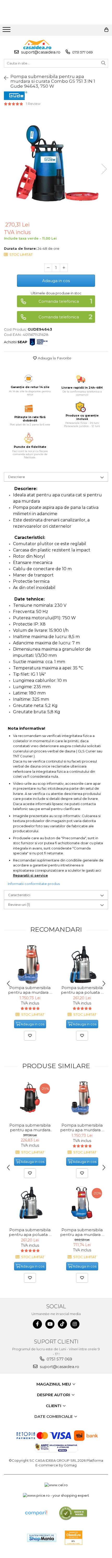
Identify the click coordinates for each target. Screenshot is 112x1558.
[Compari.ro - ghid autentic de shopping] (35, 1513)
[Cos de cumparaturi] (106, 30)
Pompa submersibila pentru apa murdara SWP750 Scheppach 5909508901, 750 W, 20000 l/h (30, 1127)
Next (104, 169)
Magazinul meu (54, 1384)
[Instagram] (74, 1324)
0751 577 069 (82, 52)
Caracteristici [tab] (19, 895)
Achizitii (15, 342)
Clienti (54, 1405)
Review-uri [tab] (19, 904)
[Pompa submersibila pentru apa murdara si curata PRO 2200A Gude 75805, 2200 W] (30, 964)
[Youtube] (49, 1324)
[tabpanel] (56, 163)
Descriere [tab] (16, 477)
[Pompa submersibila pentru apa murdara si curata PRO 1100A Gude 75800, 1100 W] (82, 1203)
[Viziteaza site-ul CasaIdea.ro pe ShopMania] (41, 1538)
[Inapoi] (4, 78)
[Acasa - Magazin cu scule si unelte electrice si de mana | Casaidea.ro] (37, 44)
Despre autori (54, 1394)
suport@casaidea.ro (40, 52)
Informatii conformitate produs (34, 884)
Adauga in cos (56, 280)
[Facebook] (37, 1324)
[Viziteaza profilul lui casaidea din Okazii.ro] (74, 1538)
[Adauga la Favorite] (30, 1035)
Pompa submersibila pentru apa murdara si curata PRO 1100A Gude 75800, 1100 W (82, 1232)
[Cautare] (103, 63)
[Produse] (7, 31)
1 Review (33, 104)
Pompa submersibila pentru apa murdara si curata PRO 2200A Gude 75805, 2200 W (30, 990)
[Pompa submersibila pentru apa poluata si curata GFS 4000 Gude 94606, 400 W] (82, 964)
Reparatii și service (30, 875)
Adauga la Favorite (54, 358)
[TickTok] (62, 1324)
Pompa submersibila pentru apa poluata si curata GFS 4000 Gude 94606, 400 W (82, 990)
